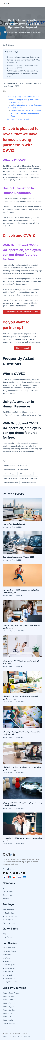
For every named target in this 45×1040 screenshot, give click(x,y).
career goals (23, 469)
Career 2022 (23, 465)
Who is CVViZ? (17, 102)
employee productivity (28, 478)
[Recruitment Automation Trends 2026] (22, 542)
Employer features (29, 482)
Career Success (10, 474)
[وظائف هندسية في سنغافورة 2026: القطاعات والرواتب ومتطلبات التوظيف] (22, 788)
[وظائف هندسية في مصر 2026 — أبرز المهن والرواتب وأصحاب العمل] (22, 611)
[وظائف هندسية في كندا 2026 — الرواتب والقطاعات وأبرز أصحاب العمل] (22, 682)
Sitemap (6, 898)
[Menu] (41, 4)
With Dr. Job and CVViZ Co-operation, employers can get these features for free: (26, 113)
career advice (9, 469)
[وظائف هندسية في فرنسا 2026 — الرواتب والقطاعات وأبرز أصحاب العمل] (22, 753)
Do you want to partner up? (18, 119)
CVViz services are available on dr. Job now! (21, 312)
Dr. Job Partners (26, 474)
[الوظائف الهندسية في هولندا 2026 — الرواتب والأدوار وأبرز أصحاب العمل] (22, 575)
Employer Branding (11, 482)
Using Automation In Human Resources (26, 105)
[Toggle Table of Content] (4, 91)
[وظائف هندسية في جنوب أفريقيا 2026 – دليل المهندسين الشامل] (22, 824)
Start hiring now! (22, 348)
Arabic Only (37, 32)
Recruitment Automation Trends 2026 (18, 557)
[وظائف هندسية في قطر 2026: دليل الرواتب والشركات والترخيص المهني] (22, 717)
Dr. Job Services (10, 478)
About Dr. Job (9, 465)
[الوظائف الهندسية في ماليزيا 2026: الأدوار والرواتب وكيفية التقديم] (22, 646)
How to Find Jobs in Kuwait (14, 524)
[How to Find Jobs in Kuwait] (22, 509)
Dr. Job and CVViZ (14, 108)
